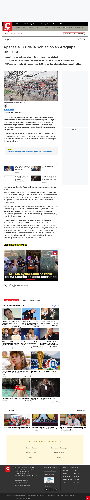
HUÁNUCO (59, 27)
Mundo (26, 24)
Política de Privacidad (50, 471)
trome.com (60, 495)
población (31, 300)
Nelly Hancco (9, 110)
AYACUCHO (25, 27)
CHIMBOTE (31, 27)
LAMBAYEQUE (77, 27)
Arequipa (7, 40)
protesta (38, 300)
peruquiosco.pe (20, 498)
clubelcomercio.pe (32, 495)
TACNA (26, 29)
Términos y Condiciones (50, 467)
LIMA (83, 27)
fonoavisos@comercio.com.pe (29, 475)
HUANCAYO (52, 27)
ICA (64, 27)
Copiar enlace (23, 285)
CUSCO (37, 27)
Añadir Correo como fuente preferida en (74, 33)
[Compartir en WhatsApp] (14, 285)
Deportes (32, 24)
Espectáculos (48, 24)
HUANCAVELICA (44, 27)
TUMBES (32, 29)
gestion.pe (43, 495)
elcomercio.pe (20, 495)
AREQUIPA (18, 27)
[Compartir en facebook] (79, 39)
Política (17, 24)
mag (29, 498)
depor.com (51, 495)
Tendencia (56, 24)
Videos (62, 24)
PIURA (17, 29)
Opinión (76, 476)
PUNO (22, 29)
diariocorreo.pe (69, 495)
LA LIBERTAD (69, 27)
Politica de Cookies (49, 474)
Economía (39, 24)
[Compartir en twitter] (84, 39)
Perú (21, 24)
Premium (76, 482)
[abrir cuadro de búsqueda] (84, 24)
